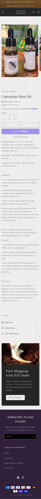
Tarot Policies (9, 468)
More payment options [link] (20, 136)
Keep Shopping (15, 397)
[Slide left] (15, 85)
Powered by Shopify (26, 495)
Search (6, 453)
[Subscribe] (34, 436)
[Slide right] (25, 85)
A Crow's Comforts (18, 495)
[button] (2, 12)
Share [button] (6, 315)
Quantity (4, 112)
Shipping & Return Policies (13, 463)
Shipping (4, 104)
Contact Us (8, 458)
